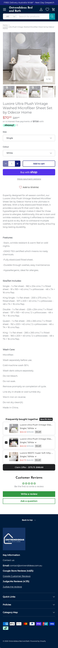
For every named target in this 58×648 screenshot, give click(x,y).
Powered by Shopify (38, 641)
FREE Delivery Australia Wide (18, 2)
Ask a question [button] (29, 501)
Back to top (27, 520)
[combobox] (29, 16)
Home (5, 25)
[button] (53, 9)
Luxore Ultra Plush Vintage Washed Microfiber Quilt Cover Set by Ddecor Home (36, 439)
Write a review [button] (29, 494)
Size (5, 132)
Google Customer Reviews (16, 576)
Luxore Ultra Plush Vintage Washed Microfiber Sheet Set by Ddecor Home (28, 27)
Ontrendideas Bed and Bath (19, 641)
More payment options (29, 179)
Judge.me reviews (12, 586)
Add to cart (39, 164)
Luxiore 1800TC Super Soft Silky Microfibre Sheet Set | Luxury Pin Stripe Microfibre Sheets (36, 453)
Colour (6, 147)
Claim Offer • (29, 467)
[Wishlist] (47, 9)
